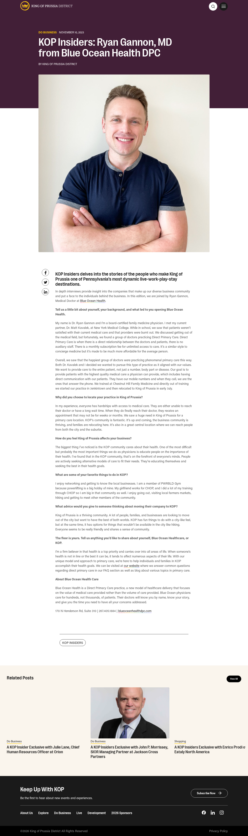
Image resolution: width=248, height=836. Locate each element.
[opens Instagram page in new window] (222, 813)
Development (97, 813)
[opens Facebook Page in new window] (204, 813)
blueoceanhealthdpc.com (134, 611)
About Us (26, 813)
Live (79, 813)
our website (131, 566)
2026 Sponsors (121, 813)
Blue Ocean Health (92, 301)
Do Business (62, 813)
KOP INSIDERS (72, 643)
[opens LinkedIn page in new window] (213, 813)
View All (234, 679)
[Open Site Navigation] (223, 6)
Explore (43, 813)
